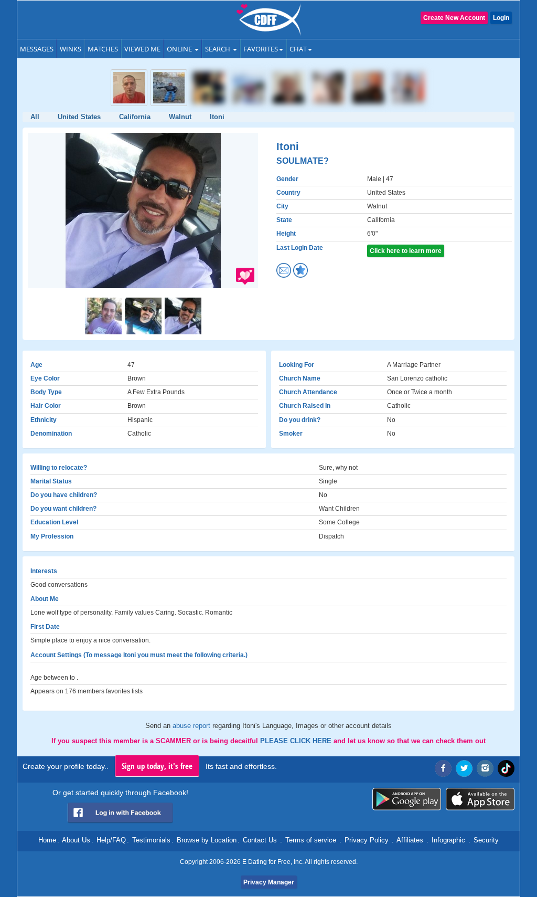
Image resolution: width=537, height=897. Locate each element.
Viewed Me (142, 49)
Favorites (260, 49)
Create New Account (454, 18)
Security (486, 840)
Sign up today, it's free (157, 766)
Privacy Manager (268, 882)
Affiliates (409, 840)
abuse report (192, 726)
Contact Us (260, 840)
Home (47, 840)
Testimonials (151, 840)
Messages (36, 49)
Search (218, 49)
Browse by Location (207, 840)
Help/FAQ (111, 840)
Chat (298, 49)
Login (501, 18)
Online (180, 49)
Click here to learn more (406, 251)
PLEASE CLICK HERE (297, 741)
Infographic (448, 840)
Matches (103, 49)
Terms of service (310, 840)
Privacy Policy (367, 840)
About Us (76, 840)
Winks (70, 49)
